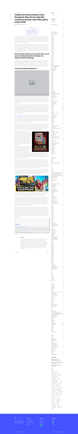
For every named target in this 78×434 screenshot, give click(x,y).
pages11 (52, 246)
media (52, 193)
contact (52, 129)
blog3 (52, 86)
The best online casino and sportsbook (57, 313)
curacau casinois (53, 134)
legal (59, 396)
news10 (52, 208)
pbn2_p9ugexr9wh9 (54, 267)
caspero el (52, 119)
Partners (52, 262)
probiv (52, 277)
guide (52, 170)
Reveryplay (53, 286)
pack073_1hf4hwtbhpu (54, 239)
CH (51, 124)
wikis (52, 336)
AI (56, 371)
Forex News (53, 151)
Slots (52, 298)
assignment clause (54, 373)
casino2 (52, 107)
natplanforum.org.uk (54, 198)
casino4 (52, 109)
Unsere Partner (53, 324)
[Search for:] (57, 15)
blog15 (52, 80)
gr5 (51, 167)
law (56, 396)
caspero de (53, 118)
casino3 (52, 108)
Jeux (52, 182)
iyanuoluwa (21, 24)
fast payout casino (54, 144)
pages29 (52, 255)
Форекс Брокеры (54, 354)
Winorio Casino (53, 339)
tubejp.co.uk (53, 320)
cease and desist (54, 378)
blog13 (52, 77)
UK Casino (52, 322)
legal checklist (54, 398)
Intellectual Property (54, 180)
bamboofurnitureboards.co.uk (55, 65)
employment (53, 389)
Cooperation (53, 133)
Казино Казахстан (54, 344)
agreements (53, 371)
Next (47, 252)
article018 (52, 43)
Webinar (52, 335)
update (52, 325)
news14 (52, 212)
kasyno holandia (53, 185)
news (52, 204)
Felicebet (52, 145)
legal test (58, 398)
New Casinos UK (53, 202)
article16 (52, 49)
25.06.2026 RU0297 (54, 24)
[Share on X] (10, 16)
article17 (52, 50)
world (52, 341)
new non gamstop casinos (55, 203)
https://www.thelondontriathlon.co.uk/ (57, 175)
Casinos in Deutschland (54, 113)
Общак (52, 349)
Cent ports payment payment (31, 34)
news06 (52, 207)
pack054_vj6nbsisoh (54, 238)
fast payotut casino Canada (55, 143)
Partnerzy (52, 264)
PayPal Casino (53, 265)
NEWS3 (52, 218)
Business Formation (54, 97)
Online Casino (53, 229)
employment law (58, 389)
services (52, 296)
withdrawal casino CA (54, 340)
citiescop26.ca (53, 127)
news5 (52, 219)
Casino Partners (53, 103)
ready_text (52, 283)
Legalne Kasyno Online (54, 191)
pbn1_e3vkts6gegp (54, 266)
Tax (51, 307)
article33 (52, 54)
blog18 (52, 81)
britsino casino (53, 96)
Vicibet (52, 328)
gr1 (51, 164)
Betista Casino (53, 69)
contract (59, 378)
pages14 (52, 249)
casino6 (52, 112)
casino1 (52, 106)
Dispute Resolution (54, 138)
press (52, 275)
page (52, 240)
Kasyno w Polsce (53, 188)
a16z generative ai (54, 32)
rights (57, 403)
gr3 (51, 165)
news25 (52, 214)
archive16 (52, 40)
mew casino (53, 196)
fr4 (51, 156)
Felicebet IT (53, 149)
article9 (52, 55)
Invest (52, 181)
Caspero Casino (53, 117)
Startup (58, 405)
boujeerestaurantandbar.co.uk (55, 93)
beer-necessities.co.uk (54, 66)
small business (54, 405)
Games (52, 159)
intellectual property (59, 394)
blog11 (52, 75)
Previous (17, 252)
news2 (52, 213)
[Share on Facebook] (10, 14)
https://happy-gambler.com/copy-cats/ (21, 116)
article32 (52, 53)
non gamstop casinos (54, 224)
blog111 (52, 76)
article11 (52, 45)
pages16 (52, 250)
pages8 (52, 259)
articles (52, 56)
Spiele (52, 302)
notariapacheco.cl (54, 225)
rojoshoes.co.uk (53, 293)
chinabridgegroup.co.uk (54, 125)
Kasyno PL (52, 187)
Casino (52, 98)
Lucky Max (52, 192)
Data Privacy (53, 135)
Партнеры (52, 351)
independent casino (54, 176)
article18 (52, 51)
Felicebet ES (53, 148)
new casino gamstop (54, 201)
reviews (52, 291)
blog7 (52, 87)
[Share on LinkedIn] (10, 19)
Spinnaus (52, 303)
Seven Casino (53, 297)
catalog (52, 123)
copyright (53, 385)
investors (53, 396)
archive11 (52, 39)
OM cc (52, 228)
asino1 (52, 60)
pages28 (52, 254)
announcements (53, 34)
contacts (52, 130)
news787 (52, 222)
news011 (52, 206)
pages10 (52, 245)
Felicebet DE (53, 146)
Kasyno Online (53, 186)
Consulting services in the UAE (56, 128)
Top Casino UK (53, 317)
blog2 (52, 82)
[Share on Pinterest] (10, 17)
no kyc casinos (53, 223)
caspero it (52, 122)
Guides (52, 171)
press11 (52, 276)
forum (52, 154)
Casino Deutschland (54, 101)
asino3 (52, 61)
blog (52, 71)
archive (52, 35)
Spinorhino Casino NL (54, 304)
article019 (52, 44)
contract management (55, 380)
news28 (52, 217)
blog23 (52, 85)
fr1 (51, 155)
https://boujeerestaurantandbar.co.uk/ (57, 172)
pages (52, 243)
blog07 (52, 72)
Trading (52, 318)
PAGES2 (52, 251)
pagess (52, 260)
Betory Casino (53, 70)
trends (52, 319)
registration (53, 403)
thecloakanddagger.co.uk (55, 314)
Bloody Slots (53, 91)
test (51, 308)
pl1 (51, 270)
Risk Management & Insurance (55, 292)
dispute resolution (60, 387)
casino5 (52, 111)
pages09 (52, 244)
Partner (52, 261)
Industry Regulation (54, 177)
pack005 (52, 235)
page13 (52, 241)
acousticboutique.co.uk (54, 33)
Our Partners (53, 234)
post (52, 272)
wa (51, 334)
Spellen (52, 301)
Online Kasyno (53, 233)
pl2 (51, 271)
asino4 (52, 64)
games (52, 160)
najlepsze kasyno (53, 197)
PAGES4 (52, 256)
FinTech (52, 150)
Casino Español (53, 102)
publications (53, 280)
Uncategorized (17, 12)
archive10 (52, 38)
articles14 (52, 59)
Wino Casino (53, 338)
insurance (53, 394)
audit (59, 373)
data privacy (57, 385)
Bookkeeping (53, 92)
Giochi (52, 161)
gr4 (51, 166)
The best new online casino (55, 312)
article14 (52, 48)
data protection (54, 387)
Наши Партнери (53, 345)
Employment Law (53, 140)
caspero (52, 114)
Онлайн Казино (53, 350)
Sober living (53, 299)
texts (52, 309)
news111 (52, 209)
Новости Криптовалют (54, 346)
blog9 (52, 90)
